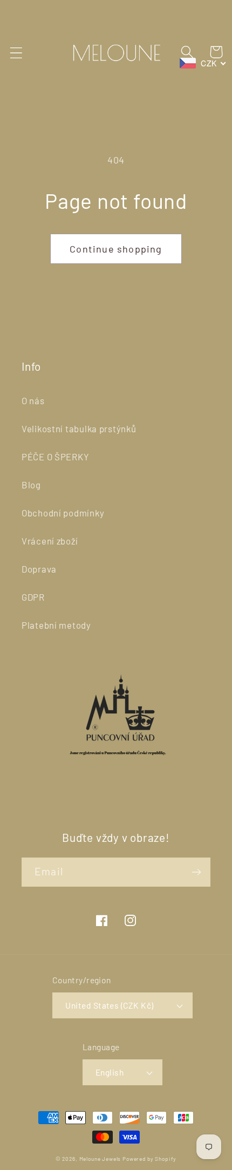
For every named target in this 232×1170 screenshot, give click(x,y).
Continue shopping (116, 249)
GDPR (33, 596)
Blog (31, 484)
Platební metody (56, 625)
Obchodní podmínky (63, 512)
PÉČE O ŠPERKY (55, 456)
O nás (33, 400)
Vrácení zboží (50, 540)
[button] (16, 53)
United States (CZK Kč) (109, 1005)
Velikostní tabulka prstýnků (79, 428)
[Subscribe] (196, 872)
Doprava (39, 568)
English (109, 1072)
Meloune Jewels (101, 1158)
